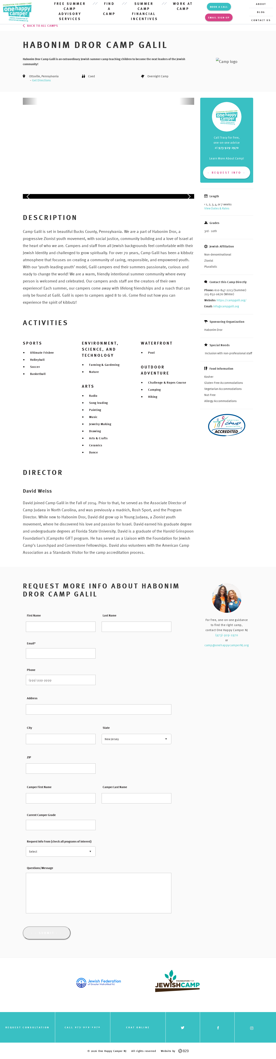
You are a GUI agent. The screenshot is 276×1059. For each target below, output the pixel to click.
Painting (95, 409)
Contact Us (261, 20)
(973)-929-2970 (226, 635)
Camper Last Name (115, 787)
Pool (151, 352)
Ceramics (95, 445)
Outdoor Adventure (155, 370)
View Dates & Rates (216, 208)
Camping (154, 389)
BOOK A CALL (219, 6)
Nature (94, 371)
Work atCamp (183, 6)
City (29, 727)
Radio (93, 395)
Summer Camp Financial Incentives (144, 11)
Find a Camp (109, 8)
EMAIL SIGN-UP (218, 17)
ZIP (29, 757)
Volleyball (37, 359)
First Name (34, 615)
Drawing (95, 431)
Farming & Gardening (104, 364)
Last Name (109, 615)
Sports (32, 343)
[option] (108, 101)
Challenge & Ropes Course (167, 382)
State (106, 727)
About (261, 4)
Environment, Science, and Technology (100, 349)
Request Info (226, 172)
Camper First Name (39, 787)
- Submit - (46, 933)
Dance (93, 452)
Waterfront (157, 343)
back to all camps (42, 25)
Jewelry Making (100, 424)
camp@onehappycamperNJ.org (226, 645)
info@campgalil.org (226, 306)
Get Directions (41, 80)
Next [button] (189, 146)
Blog (261, 12)
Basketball (38, 373)
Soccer (35, 366)
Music (93, 417)
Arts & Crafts (98, 438)
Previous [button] (28, 146)
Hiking (152, 396)
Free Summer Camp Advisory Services (70, 11)
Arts (88, 386)
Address (32, 698)
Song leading (98, 402)
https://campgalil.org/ (232, 300)
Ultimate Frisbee (42, 352)
